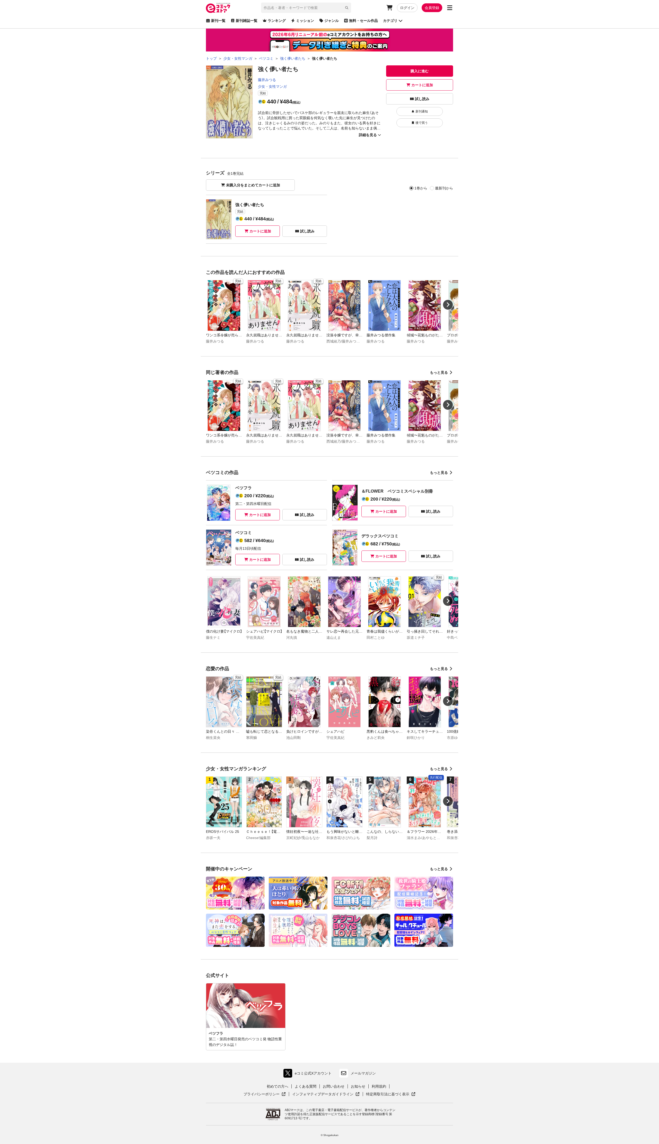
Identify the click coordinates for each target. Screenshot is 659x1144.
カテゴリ (390, 21)
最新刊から (444, 188)
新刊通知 (421, 111)
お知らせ (358, 1086)
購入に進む (420, 71)
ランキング (277, 21)
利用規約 (379, 1086)
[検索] (346, 8)
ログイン (407, 8)
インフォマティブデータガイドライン (322, 1094)
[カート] (389, 7)
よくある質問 (305, 1086)
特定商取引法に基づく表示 (390, 1094)
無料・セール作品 (363, 21)
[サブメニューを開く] (449, 7)
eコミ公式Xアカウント (308, 1074)
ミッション (305, 21)
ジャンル (331, 21)
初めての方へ (277, 1086)
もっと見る (439, 372)
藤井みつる (267, 80)
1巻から (420, 188)
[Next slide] (448, 305)
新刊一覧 (218, 21)
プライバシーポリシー (265, 1094)
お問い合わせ (333, 1086)
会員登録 (432, 8)
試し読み (422, 99)
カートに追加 (422, 85)
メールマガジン (363, 1073)
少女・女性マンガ (272, 86)
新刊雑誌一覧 (246, 21)
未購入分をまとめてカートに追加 (253, 185)
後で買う (421, 123)
